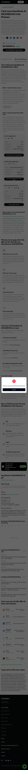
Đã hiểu (14, 389)
